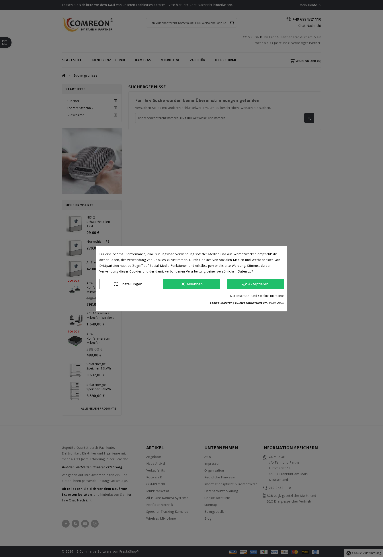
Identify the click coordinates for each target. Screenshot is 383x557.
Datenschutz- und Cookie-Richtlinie (257, 296)
